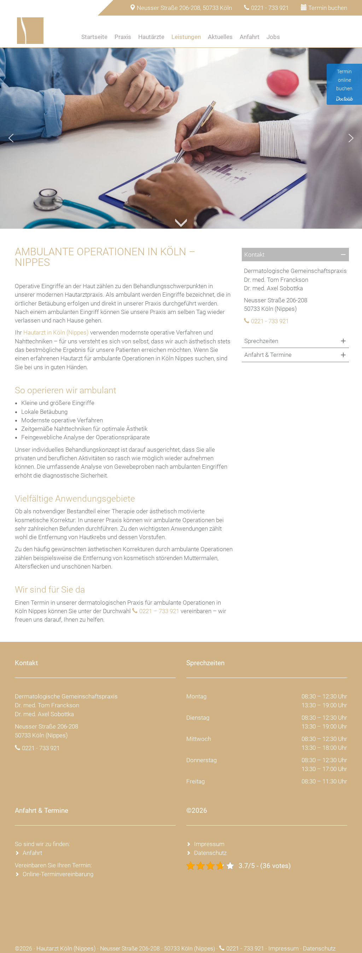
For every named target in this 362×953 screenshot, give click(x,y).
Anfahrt (249, 36)
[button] (11, 138)
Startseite (94, 36)
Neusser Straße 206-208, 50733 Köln (184, 7)
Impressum (209, 844)
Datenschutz (210, 852)
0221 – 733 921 (159, 611)
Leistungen (186, 36)
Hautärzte (151, 36)
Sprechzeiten (261, 340)
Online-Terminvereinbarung (58, 874)
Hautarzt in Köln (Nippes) (56, 332)
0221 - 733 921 (270, 7)
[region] (181, 138)
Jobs (273, 36)
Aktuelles (220, 36)
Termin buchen (327, 7)
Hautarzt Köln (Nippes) (66, 948)
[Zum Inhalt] (181, 210)
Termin (301, 36)
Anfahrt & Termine (268, 354)
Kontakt (254, 254)
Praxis (123, 36)
